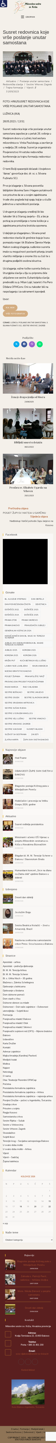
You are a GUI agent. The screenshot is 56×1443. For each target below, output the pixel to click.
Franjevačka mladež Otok (15, 1023)
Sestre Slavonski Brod (36, 698)
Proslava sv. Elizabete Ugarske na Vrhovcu (28, 489)
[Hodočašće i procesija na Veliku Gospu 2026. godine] (8, 804)
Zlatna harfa (12, 740)
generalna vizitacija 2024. (18, 631)
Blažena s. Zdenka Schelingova (18, 982)
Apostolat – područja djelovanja (18, 966)
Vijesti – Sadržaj (11, 1157)
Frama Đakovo (12, 625)
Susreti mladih (35, 729)
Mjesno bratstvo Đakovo (18, 671)
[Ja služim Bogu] (8, 914)
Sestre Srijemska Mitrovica (19, 703)
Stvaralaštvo (9, 1133)
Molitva (6, 1063)
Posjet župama (12, 676)
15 (50, 1201)
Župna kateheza (11, 1161)
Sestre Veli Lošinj (14, 719)
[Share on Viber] (32, 344)
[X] (35, 1362)
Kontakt (6, 1047)
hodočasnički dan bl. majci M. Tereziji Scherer (25, 637)
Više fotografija (15, 313)
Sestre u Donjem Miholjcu (19, 713)
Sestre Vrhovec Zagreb (39, 84)
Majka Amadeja (40, 666)
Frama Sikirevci (30, 620)
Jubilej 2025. (11, 650)
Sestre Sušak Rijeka (15, 708)
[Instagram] (28, 1362)
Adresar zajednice (11, 1051)
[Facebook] (21, 1362)
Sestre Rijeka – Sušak (14, 1120)
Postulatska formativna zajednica (19, 1088)
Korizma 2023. (29, 650)
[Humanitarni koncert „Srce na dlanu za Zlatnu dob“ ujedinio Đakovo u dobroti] (8, 875)
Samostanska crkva (13, 1116)
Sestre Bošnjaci (13, 692)
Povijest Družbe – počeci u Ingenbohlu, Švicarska (27, 1100)
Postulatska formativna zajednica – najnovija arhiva (28, 1096)
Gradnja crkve (10, 1104)
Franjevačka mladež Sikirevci (17, 1027)
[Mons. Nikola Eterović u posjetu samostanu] (10, 1294)
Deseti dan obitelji (24, 897)
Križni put (10, 661)
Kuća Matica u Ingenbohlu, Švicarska (28, 1407)
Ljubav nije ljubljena (16, 666)
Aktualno (11, 81)
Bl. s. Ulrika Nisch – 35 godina (17, 978)
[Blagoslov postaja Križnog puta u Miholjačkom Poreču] (8, 789)
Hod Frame (21, 758)
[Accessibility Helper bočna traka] (3, 3)
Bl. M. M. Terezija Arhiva (14, 970)
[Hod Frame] (8, 759)
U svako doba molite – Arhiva (17, 1149)
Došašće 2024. (12, 615)
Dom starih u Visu (11, 998)
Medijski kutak (10, 1059)
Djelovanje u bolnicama (14, 986)
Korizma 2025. (12, 655)
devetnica (41, 604)
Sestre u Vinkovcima (13, 1124)
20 (35, 1206)
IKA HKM (10, 307)
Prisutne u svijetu (11, 1108)
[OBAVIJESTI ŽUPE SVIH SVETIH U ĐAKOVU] (8, 774)
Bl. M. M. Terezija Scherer (15, 974)
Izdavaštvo (8, 1039)
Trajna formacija (14, 87)
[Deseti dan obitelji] (8, 899)
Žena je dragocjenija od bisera (28, 397)
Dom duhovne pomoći (13, 994)
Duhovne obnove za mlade (16, 1002)
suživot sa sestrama (16, 734)
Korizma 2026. (30, 655)
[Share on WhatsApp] (40, 344)
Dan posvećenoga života (18, 604)
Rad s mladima (30, 687)
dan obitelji (37, 599)
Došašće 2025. (31, 615)
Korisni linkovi (28, 1370)
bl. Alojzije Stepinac (15, 599)
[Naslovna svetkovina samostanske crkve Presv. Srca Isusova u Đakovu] (8, 943)
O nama (7, 1076)
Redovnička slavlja (13, 84)
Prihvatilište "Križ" (35, 676)
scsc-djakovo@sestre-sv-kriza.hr (32, 1353)
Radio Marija (11, 687)
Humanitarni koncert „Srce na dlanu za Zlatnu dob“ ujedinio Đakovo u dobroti (33, 874)
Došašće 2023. (31, 610)
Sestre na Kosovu (13, 1432)
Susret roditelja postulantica (29, 824)
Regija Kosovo (10, 1112)
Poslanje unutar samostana (35, 81)
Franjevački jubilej (34, 625)
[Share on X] (16, 344)
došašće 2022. (12, 610)
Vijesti (30, 87)
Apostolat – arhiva (11, 962)
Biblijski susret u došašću (28, 442)
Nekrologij (8, 1072)
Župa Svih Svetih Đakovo (36, 740)
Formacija (8, 1015)
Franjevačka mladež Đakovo (17, 1019)
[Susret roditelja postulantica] (8, 826)
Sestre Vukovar (13, 729)
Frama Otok (11, 620)
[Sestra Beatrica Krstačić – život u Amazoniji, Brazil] (8, 928)
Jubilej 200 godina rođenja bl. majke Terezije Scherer (24, 644)
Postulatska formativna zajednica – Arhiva (23, 1092)
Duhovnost (28, 1432)
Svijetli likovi (9, 1137)
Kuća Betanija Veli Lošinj (33, 661)
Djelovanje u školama (13, 990)
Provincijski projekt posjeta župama (24, 682)
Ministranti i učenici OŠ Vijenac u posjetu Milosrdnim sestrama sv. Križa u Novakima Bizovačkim (32, 841)
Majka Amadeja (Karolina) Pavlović (20, 1055)
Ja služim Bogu (23, 912)
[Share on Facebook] (24, 344)
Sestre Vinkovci (37, 719)
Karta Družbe (9, 1043)
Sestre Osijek (12, 698)
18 (21, 1206)
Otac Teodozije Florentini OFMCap (19, 1080)
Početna (7, 1084)
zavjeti (35, 734)
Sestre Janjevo (35, 692)
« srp (5, 1223)
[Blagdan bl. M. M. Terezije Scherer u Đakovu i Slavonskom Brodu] (8, 859)
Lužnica (14, 323)
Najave (6, 1068)
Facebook (11, 534)
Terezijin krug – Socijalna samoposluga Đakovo (26, 1141)
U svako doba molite (13, 1145)
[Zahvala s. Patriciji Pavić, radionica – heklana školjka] (10, 1279)
